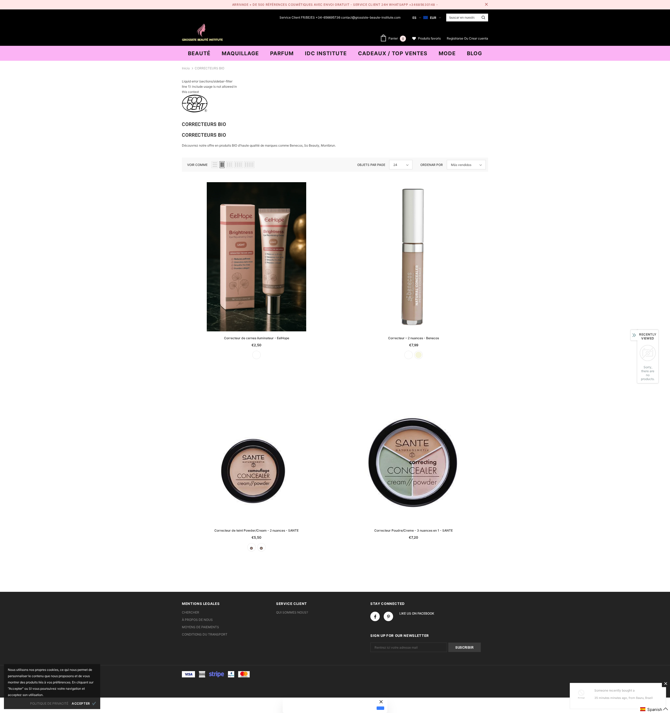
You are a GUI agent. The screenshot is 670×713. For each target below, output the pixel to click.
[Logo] (202, 31)
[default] (380, 708)
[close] (486, 4)
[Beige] (418, 355)
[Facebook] (375, 616)
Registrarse (455, 38)
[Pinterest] (388, 616)
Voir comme (197, 165)
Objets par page (371, 165)
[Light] (256, 355)
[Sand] (261, 547)
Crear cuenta (478, 38)
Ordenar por (431, 165)
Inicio (186, 68)
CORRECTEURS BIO (209, 68)
